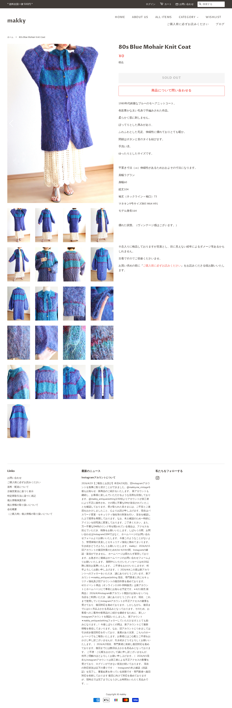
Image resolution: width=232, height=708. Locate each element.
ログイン (150, 4)
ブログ (220, 24)
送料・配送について (18, 486)
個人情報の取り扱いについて (22, 504)
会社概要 (12, 509)
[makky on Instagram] (157, 478)
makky (16, 20)
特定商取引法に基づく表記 (21, 495)
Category (188, 17)
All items (163, 17)
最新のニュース (91, 471)
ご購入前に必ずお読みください (188, 24)
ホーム (10, 37)
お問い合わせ (184, 4)
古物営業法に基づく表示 (20, 491)
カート (168, 4)
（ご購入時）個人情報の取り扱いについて (29, 513)
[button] (109, 123)
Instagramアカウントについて (98, 477)
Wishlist (213, 17)
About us (140, 17)
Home (120, 17)
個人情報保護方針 (16, 500)
